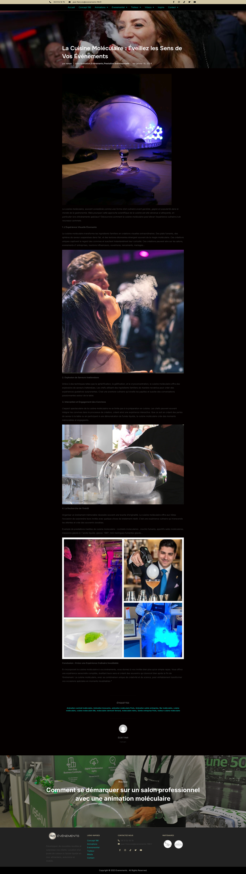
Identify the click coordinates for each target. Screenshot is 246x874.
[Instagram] (179, 2)
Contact (172, 7)
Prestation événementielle (116, 63)
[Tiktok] (184, 2)
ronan (69, 63)
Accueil (71, 7)
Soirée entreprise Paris (147, 710)
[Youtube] (195, 2)
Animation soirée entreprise (147, 708)
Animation (85, 63)
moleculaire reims (129, 710)
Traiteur (134, 7)
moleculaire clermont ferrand (109, 710)
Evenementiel (118, 7)
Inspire (161, 7)
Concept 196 (85, 7)
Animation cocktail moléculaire (79, 708)
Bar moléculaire (166, 708)
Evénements (97, 63)
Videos (148, 7)
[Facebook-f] (174, 2)
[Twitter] (189, 2)
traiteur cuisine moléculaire (169, 710)
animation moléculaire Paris (123, 708)
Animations (100, 7)
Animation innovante (102, 708)
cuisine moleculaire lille (86, 710)
